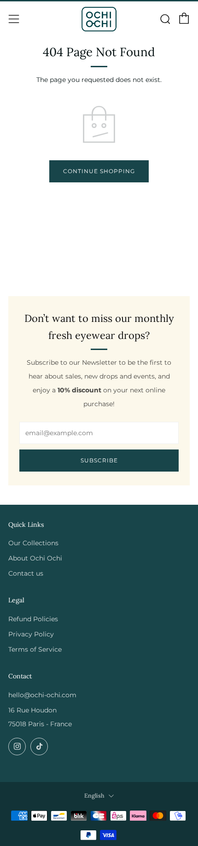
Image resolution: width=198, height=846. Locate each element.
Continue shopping (99, 171)
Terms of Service (35, 649)
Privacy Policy (31, 634)
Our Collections (33, 543)
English (94, 795)
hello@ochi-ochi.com (42, 695)
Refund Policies (33, 619)
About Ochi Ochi (35, 558)
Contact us (25, 573)
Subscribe (99, 460)
